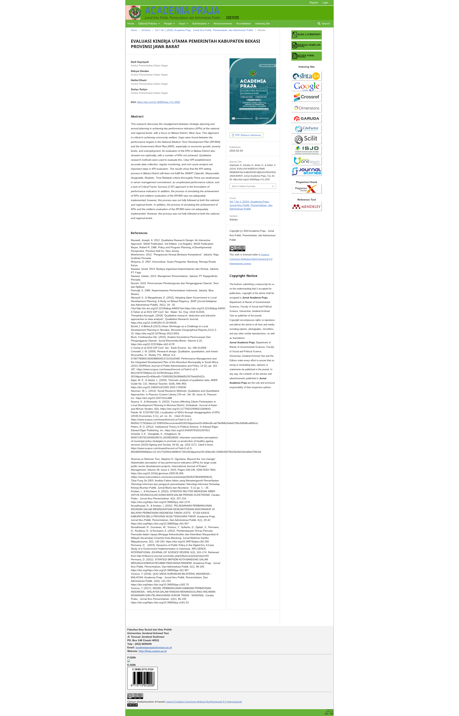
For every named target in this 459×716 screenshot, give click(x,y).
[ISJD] (306, 153)
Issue (182, 23)
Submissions (199, 23)
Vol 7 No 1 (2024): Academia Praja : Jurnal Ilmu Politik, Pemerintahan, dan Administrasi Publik (204, 30)
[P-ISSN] (128, 661)
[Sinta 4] (306, 79)
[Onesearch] (306, 164)
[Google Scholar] (306, 90)
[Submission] (306, 38)
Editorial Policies (148, 23)
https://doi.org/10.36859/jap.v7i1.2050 (158, 102)
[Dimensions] (306, 111)
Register (314, 2)
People (168, 23)
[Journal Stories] (306, 175)
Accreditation (243, 23)
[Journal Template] (306, 49)
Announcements (223, 23)
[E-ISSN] (142, 688)
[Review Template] (306, 59)
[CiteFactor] (306, 132)
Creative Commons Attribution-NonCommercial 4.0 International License (251, 259)
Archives (146, 30)
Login (325, 2)
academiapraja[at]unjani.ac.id (154, 647)
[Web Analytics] (132, 705)
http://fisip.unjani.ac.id (153, 651)
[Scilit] (306, 143)
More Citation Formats (243, 186)
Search (325, 23)
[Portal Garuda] (306, 122)
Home (130, 23)
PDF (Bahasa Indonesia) (248, 135)
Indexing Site (262, 23)
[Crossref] (306, 101)
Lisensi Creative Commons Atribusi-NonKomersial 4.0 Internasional (204, 701)
